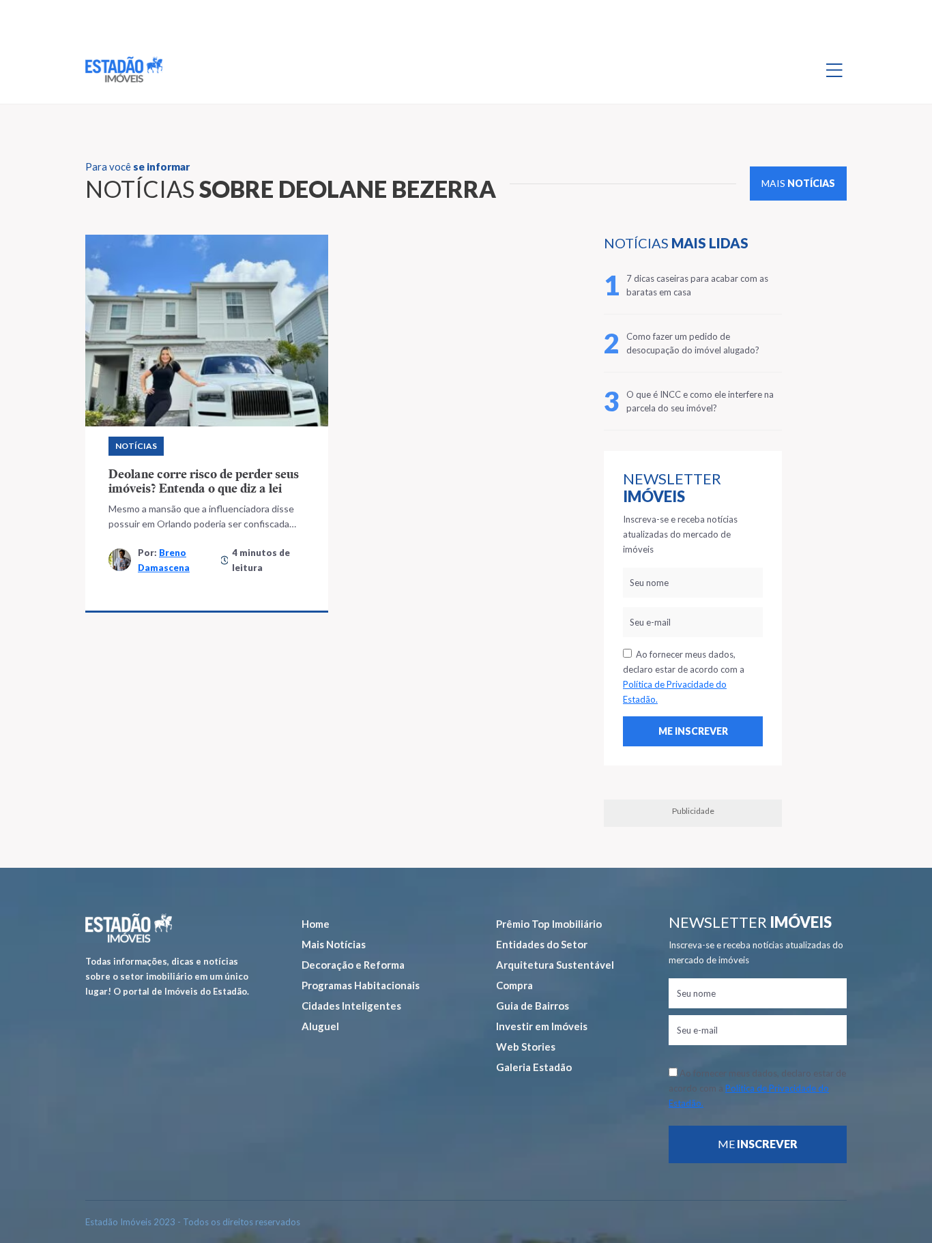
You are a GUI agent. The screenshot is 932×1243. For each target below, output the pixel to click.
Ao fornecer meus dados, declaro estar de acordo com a (683, 677)
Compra (514, 985)
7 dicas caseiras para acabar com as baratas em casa (697, 285)
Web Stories (525, 1046)
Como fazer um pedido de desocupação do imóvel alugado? (692, 343)
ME (758, 1143)
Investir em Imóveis (541, 1026)
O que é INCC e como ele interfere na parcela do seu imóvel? (700, 401)
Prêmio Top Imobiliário (549, 924)
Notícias (136, 446)
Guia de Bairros (532, 1005)
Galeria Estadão (534, 1067)
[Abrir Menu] (834, 69)
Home (316, 924)
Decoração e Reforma (353, 965)
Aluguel (320, 1026)
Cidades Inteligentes (351, 1005)
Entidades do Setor (541, 944)
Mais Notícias (334, 944)
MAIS (798, 183)
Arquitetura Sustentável (555, 965)
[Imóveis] (128, 928)
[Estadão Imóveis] (123, 70)
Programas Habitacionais (361, 985)
